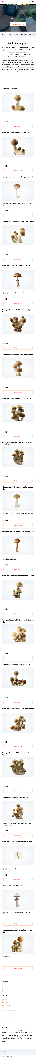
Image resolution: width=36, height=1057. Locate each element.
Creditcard (7, 1005)
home (3, 34)
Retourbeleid (5, 1023)
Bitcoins (6, 999)
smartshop (7, 985)
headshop (6, 988)
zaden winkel (7, 991)
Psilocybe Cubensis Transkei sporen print (17, 841)
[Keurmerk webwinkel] (3, 2)
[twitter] (24, 1051)
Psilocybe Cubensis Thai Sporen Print (15, 797)
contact (8, 1053)
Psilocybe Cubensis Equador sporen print (17, 265)
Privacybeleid (5, 1020)
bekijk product (18, 126)
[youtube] (27, 1051)
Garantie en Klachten (7, 1014)
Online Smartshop (13, 34)
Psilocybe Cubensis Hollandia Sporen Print (17, 398)
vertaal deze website (25, 1053)
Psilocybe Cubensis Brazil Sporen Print (16, 133)
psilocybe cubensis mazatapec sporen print (18, 531)
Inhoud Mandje (16, 24)
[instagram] (20, 1051)
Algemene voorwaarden (8, 1017)
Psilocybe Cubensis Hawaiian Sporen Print (17, 354)
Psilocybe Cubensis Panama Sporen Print (17, 664)
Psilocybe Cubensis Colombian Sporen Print (18, 221)
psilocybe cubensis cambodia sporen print (17, 177)
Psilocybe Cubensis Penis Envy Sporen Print (18, 709)
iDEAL (6, 1002)
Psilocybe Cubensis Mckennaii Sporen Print (18, 576)
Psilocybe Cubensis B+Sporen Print (15, 88)
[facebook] (16, 1051)
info (3, 1053)
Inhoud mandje (15, 1053)
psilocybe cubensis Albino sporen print (16, 886)
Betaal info (5, 995)
